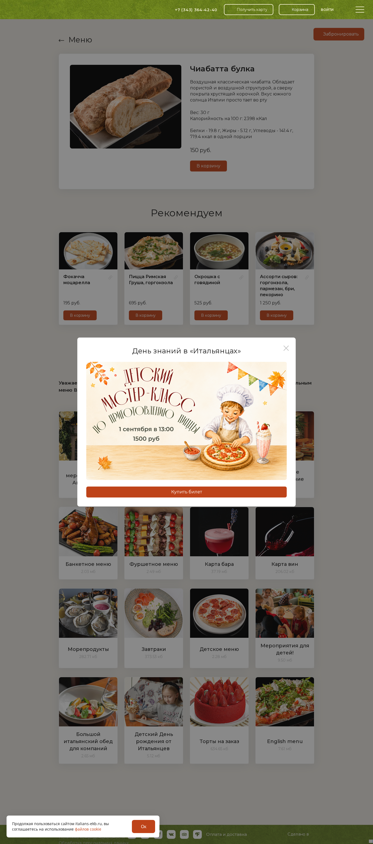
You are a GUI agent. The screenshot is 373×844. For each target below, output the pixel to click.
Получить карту (252, 9)
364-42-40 (196, 9)
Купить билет (186, 491)
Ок (143, 826)
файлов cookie (88, 829)
